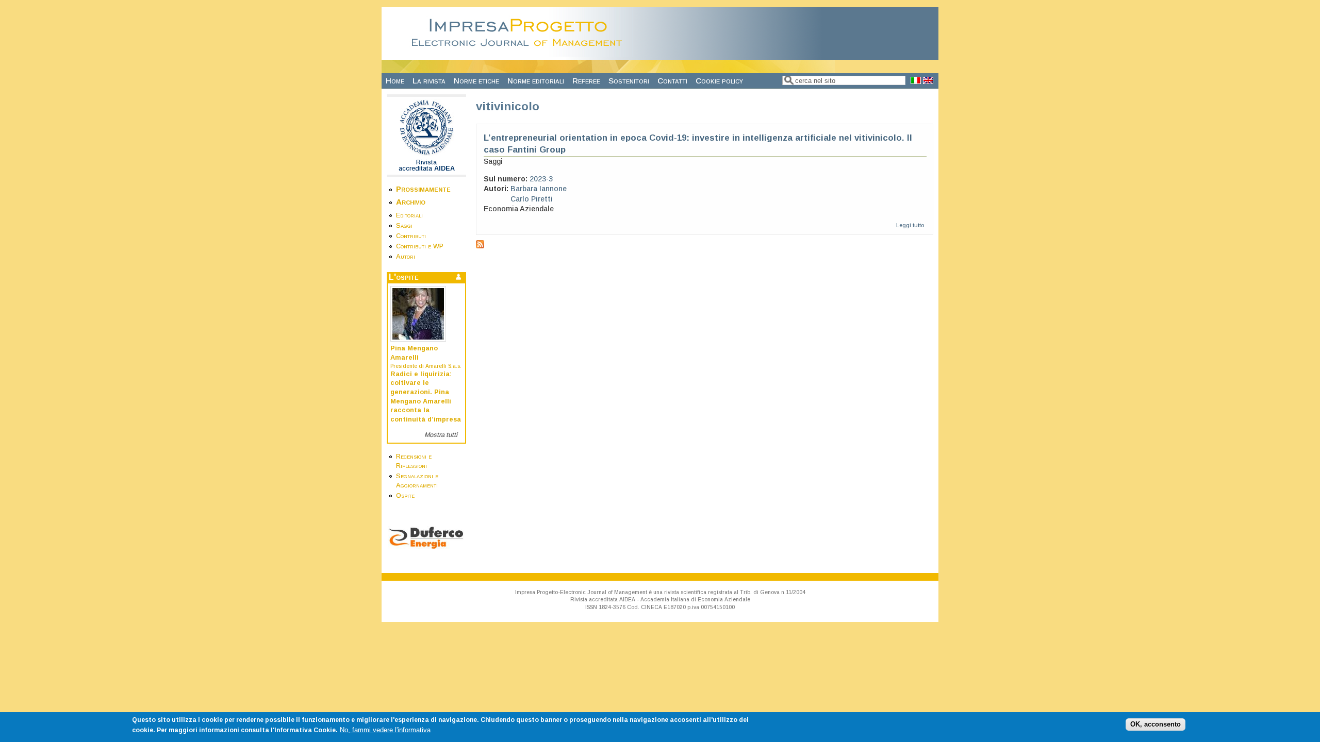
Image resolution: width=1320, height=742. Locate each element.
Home (395, 80)
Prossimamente (423, 188)
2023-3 (541, 179)
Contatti (672, 80)
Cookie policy (719, 80)
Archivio (410, 201)
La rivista (429, 80)
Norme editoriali (535, 80)
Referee (586, 80)
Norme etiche (476, 80)
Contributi (411, 236)
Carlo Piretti (531, 199)
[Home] (519, 54)
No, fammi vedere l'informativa (385, 729)
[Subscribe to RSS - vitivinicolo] (480, 246)
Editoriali (409, 215)
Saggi (404, 225)
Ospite (405, 495)
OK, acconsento (1155, 724)
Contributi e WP (419, 246)
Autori (405, 256)
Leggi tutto (910, 225)
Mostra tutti (440, 435)
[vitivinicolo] (916, 81)
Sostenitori (628, 80)
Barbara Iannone (538, 188)
